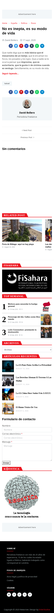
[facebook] (14, 595)
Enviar (6, 462)
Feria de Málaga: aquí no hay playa (18, 244)
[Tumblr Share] (32, 46)
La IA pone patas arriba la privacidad (33, 365)
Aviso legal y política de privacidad (22, 576)
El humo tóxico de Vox (26, 407)
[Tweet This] (16, 46)
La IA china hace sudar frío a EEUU (33, 393)
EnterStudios (44, 609)
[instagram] (19, 595)
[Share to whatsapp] (37, 46)
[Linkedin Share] (26, 46)
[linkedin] (30, 595)
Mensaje (7, 441)
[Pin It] (21, 46)
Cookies (10, 580)
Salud (7, 83)
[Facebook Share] (11, 46)
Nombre (6, 425)
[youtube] (25, 595)
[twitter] (9, 595)
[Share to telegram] (42, 46)
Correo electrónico (12, 433)
